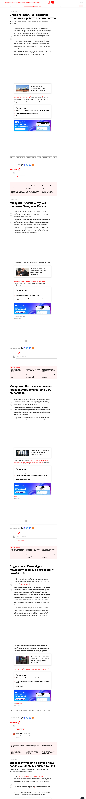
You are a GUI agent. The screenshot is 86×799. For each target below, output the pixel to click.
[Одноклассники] (33, 165)
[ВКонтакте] (30, 165)
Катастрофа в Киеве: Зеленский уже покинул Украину (16, 370)
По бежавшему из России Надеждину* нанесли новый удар (48, 187)
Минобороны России (19, 703)
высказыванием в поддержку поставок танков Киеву (31, 794)
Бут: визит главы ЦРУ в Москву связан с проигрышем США (48, 764)
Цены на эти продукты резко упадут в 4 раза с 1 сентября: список (48, 370)
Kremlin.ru (15, 496)
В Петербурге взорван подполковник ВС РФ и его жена (17, 376)
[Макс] (24, 165)
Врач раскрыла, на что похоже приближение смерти (33, 550)
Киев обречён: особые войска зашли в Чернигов (33, 370)
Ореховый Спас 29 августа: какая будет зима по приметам (32, 187)
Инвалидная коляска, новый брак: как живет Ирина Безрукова (48, 376)
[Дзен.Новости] (21, 165)
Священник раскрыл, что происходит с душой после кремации (32, 770)
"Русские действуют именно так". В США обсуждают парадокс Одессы (32, 192)
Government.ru (16, 133)
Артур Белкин (17, 498)
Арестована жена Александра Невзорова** (17, 186)
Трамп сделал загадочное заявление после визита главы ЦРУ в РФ (18, 192)
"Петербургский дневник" (24, 584)
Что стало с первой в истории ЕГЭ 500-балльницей (17, 763)
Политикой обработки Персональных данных (32, 6)
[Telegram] (27, 165)
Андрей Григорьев (18, 318)
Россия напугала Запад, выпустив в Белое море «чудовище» (47, 192)
